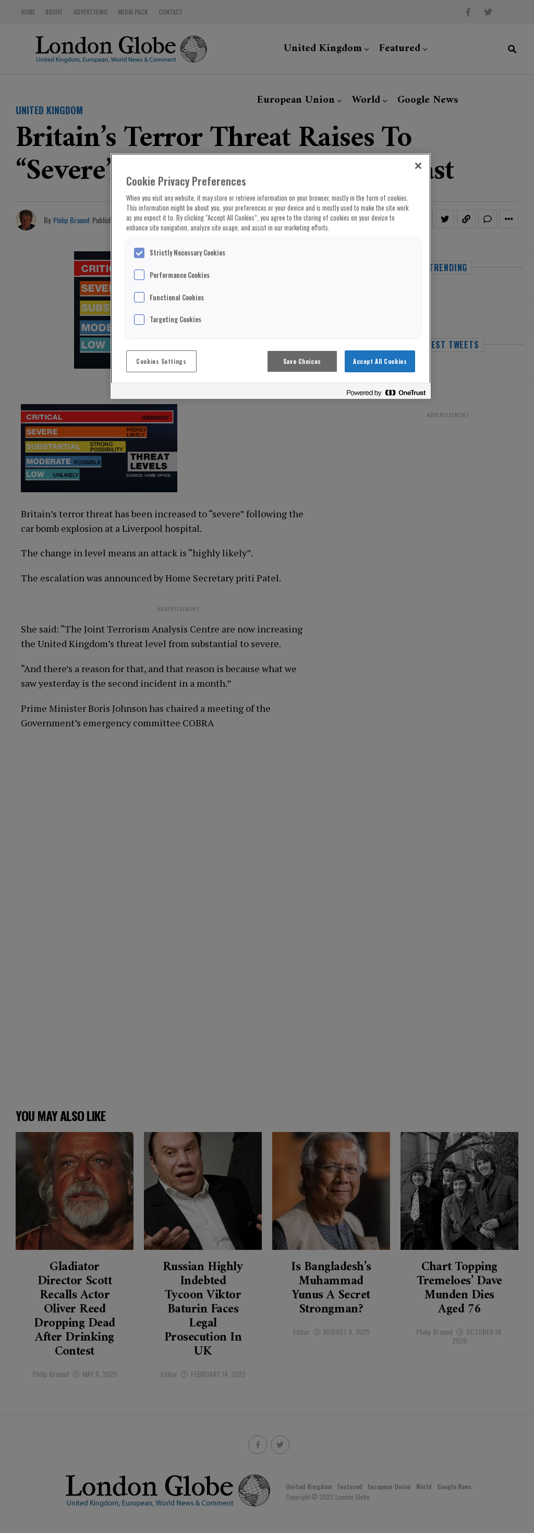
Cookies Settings (161, 361)
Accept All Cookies (380, 361)
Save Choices (302, 361)
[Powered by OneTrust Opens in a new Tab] (386, 392)
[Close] (418, 165)
